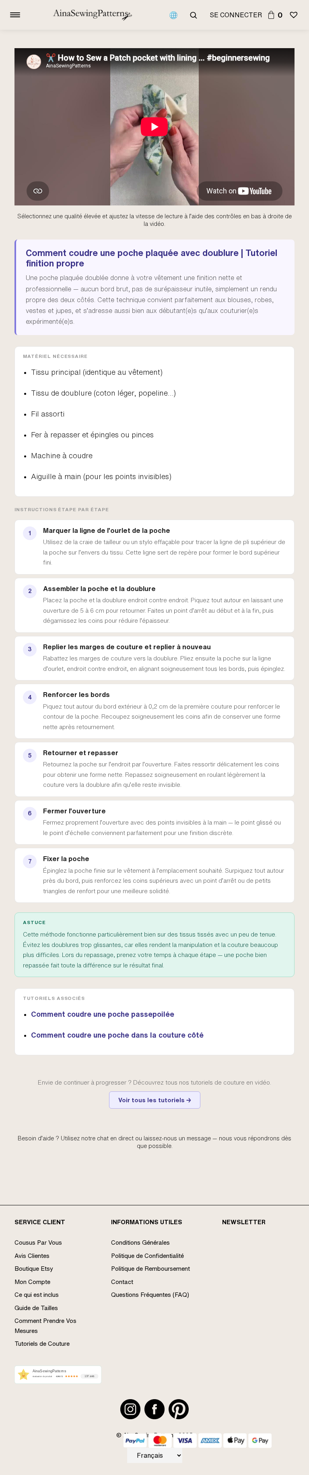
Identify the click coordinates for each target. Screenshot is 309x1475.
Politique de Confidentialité (147, 1256)
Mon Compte (32, 1282)
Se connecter (236, 15)
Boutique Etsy (33, 1269)
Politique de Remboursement (150, 1269)
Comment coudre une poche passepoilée (102, 1014)
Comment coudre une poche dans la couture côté (117, 1034)
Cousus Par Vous (38, 1242)
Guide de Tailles (36, 1308)
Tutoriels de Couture (42, 1344)
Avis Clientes (31, 1256)
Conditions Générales (140, 1242)
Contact (122, 1282)
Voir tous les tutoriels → (154, 1100)
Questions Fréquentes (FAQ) (150, 1295)
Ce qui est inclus (36, 1295)
